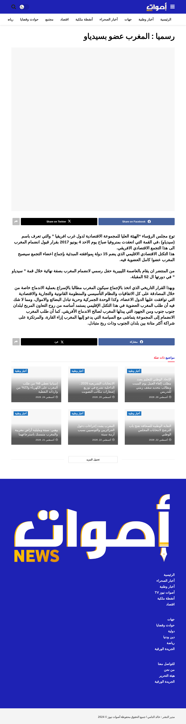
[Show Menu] (172, 7)
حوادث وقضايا (29, 19)
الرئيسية (165, 19)
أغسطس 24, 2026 (45, 397)
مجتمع (49, 19)
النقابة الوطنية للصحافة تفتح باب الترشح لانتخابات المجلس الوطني (150, 430)
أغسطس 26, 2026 (159, 397)
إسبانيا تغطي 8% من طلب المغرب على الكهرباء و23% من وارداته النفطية (37, 387)
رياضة (9, 19)
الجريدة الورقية (165, 649)
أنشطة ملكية (84, 19)
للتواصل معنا (166, 664)
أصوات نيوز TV (165, 592)
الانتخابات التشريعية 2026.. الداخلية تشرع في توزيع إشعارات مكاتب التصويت (97, 387)
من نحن (169, 670)
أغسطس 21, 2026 (45, 440)
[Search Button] (13, 7)
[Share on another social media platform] (16, 221)
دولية (171, 631)
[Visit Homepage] (156, 6)
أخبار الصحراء (109, 19)
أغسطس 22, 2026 (159, 440)
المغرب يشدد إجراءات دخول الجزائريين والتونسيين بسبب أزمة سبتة (96, 430)
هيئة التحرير (167, 675)
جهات (128, 19)
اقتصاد (64, 19)
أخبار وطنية (146, 19)
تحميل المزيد (93, 459)
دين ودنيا (169, 637)
